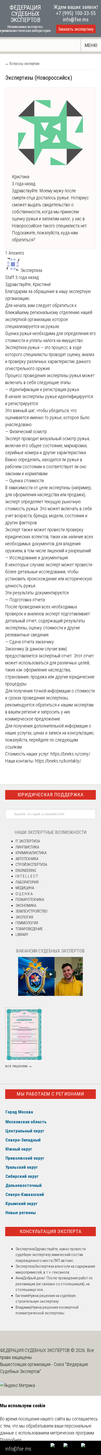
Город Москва (19, 1111)
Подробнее (10, 1440)
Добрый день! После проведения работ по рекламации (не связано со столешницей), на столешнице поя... (54, 1284)
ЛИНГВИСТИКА (27, 847)
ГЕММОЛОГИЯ (27, 923)
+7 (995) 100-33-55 (76, 13)
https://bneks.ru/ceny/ (70, 754)
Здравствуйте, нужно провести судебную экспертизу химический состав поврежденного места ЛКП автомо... (51, 1255)
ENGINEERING (26, 870)
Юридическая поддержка (51, 795)
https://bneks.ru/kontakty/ (58, 761)
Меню (91, 45)
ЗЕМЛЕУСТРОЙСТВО (31, 911)
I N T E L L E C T (27, 876)
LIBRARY (22, 934)
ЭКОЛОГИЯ (24, 917)
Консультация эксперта (51, 1231)
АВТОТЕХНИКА (27, 858)
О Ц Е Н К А (24, 894)
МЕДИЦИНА (25, 888)
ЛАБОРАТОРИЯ (27, 882)
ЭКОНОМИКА (26, 905)
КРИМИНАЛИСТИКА (31, 853)
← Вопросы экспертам (22, 64)
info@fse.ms (76, 19)
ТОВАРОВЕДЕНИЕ (29, 929)
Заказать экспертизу (75, 29)
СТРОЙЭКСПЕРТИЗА (31, 864)
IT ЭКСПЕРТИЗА (28, 841)
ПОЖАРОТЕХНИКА (30, 899)
